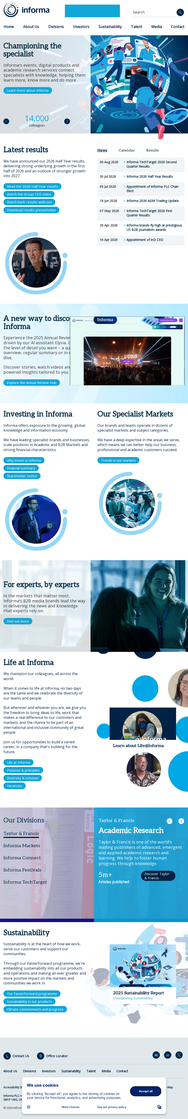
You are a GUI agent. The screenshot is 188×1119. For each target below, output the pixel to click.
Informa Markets (21, 846)
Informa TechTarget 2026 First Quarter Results (149, 213)
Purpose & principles (23, 770)
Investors (81, 26)
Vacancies (14, 785)
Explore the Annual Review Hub (31, 382)
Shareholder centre (22, 476)
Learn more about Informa (28, 90)
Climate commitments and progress (35, 1009)
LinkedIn (168, 1056)
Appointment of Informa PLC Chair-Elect (153, 189)
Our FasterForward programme (32, 993)
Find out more (18, 621)
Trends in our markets (118, 460)
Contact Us (21, 1056)
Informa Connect (22, 858)
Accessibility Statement (18, 1087)
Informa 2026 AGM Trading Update (153, 201)
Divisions (56, 26)
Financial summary (21, 468)
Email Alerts (157, 1056)
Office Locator (57, 1056)
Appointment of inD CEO (145, 240)
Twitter (180, 1056)
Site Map (167, 1087)
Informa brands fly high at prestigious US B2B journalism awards (154, 227)
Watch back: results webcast (29, 202)
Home (9, 26)
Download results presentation (31, 210)
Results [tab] (152, 150)
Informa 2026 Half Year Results (150, 176)
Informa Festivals (22, 870)
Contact (177, 26)
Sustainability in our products (29, 1001)
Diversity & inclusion (23, 778)
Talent (136, 26)
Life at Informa (18, 762)
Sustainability (110, 26)
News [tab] (102, 150)
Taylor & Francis (21, 833)
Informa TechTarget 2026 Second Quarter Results (152, 164)
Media (156, 26)
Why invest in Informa (24, 460)
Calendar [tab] (127, 150)
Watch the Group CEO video (29, 194)
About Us (31, 26)
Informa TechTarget (25, 882)
